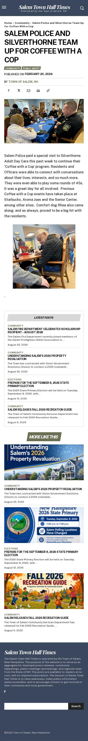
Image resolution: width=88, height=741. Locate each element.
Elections (15, 379)
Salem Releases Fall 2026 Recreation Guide (40, 409)
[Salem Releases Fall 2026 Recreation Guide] (44, 591)
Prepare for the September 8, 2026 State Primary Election (38, 384)
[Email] (28, 90)
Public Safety (31, 68)
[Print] (38, 90)
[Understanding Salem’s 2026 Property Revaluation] (44, 462)
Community (22, 22)
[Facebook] (8, 90)
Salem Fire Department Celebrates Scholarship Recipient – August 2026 (44, 330)
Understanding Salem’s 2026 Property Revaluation (43, 489)
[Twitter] (18, 90)
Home (8, 22)
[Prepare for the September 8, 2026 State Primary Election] (44, 525)
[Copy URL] (48, 90)
